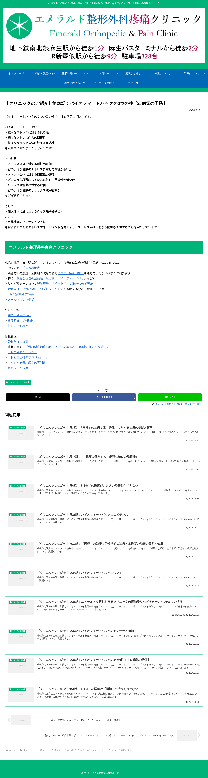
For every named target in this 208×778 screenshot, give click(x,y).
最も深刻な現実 (18, 368)
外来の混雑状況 (18, 326)
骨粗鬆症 (14, 289)
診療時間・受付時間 (21, 320)
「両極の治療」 (32, 267)
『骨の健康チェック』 (22, 352)
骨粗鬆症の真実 (18, 341)
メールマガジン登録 (21, 299)
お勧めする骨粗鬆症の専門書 (27, 362)
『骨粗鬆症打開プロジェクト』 (42, 289)
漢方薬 (50, 278)
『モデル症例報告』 (71, 273)
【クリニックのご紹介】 (19, 382)
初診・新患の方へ (19, 315)
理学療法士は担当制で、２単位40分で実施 (65, 283)
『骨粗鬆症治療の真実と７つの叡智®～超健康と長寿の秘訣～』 (67, 347)
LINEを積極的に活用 (21, 294)
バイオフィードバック (72, 278)
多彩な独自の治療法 (30, 278)
